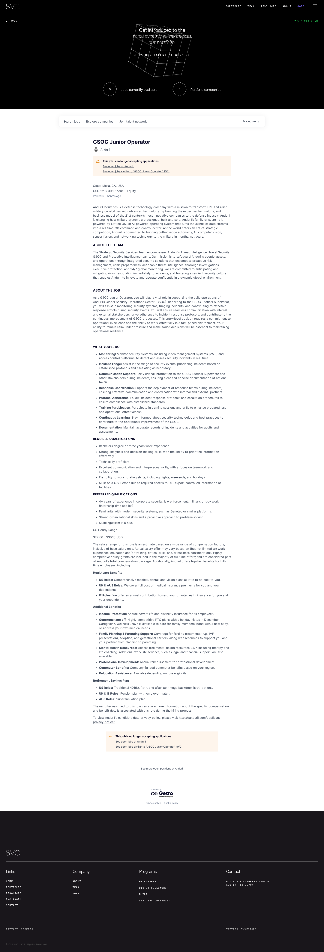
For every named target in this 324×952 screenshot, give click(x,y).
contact (12, 905)
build (143, 894)
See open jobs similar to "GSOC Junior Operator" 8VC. (136, 171)
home (9, 881)
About (287, 6)
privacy (12, 929)
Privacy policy (153, 803)
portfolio (14, 887)
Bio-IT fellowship (153, 888)
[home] (13, 7)
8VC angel (14, 899)
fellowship (147, 881)
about (77, 881)
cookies (27, 929)
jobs (71, 121)
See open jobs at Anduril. (118, 166)
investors (249, 929)
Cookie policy (171, 803)
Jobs (300, 6)
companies (99, 121)
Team (251, 6)
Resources (269, 6)
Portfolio (234, 6)
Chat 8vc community (154, 900)
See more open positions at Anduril (162, 768)
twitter (232, 929)
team (76, 887)
